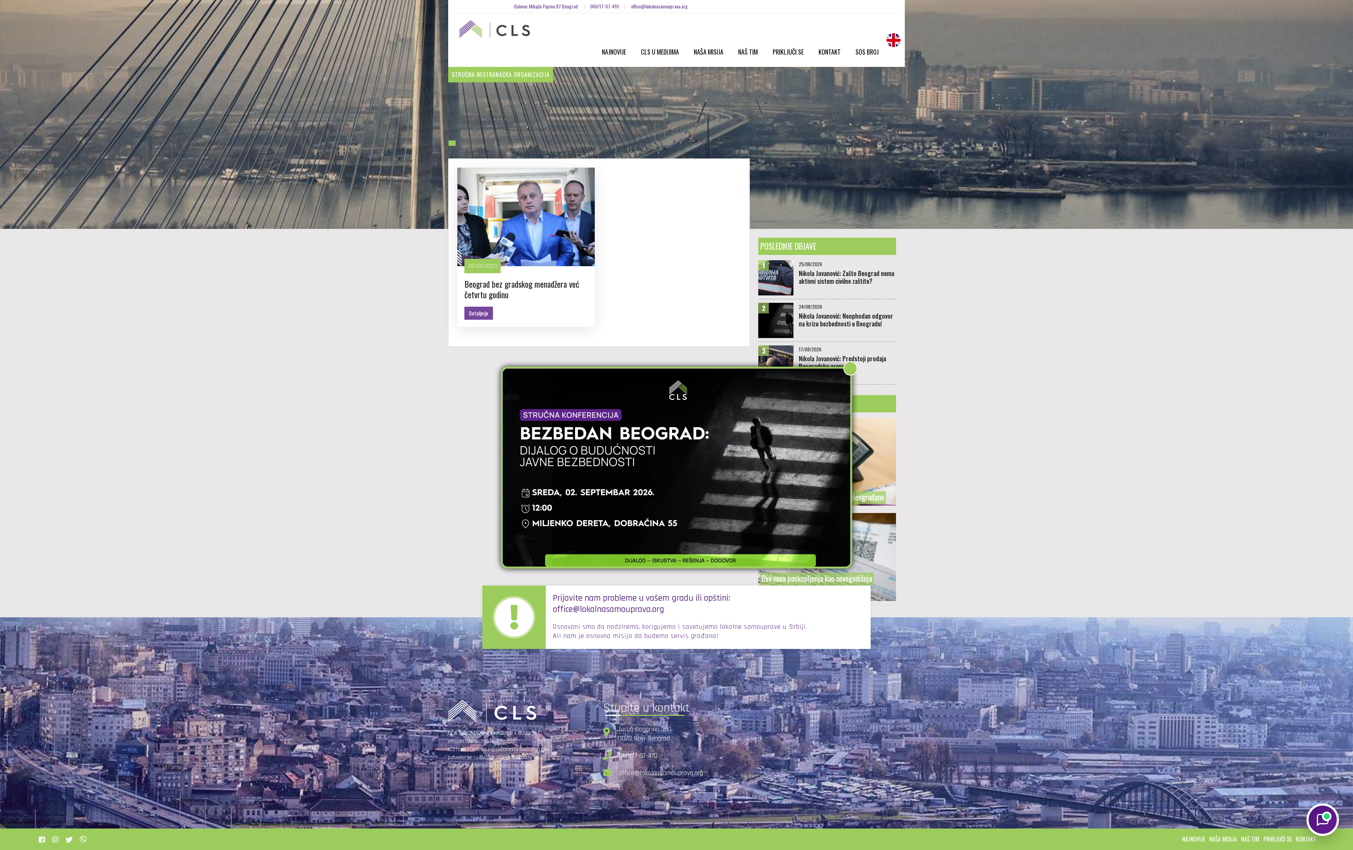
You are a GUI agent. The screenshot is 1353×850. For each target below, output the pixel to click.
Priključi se (788, 51)
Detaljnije (478, 313)
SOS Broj (867, 51)
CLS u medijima (660, 51)
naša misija (1223, 839)
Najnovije (614, 51)
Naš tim (748, 51)
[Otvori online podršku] (1322, 820)
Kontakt (829, 51)
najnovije (1193, 839)
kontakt (1306, 839)
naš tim (1250, 839)
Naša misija (708, 51)
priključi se (1278, 839)
